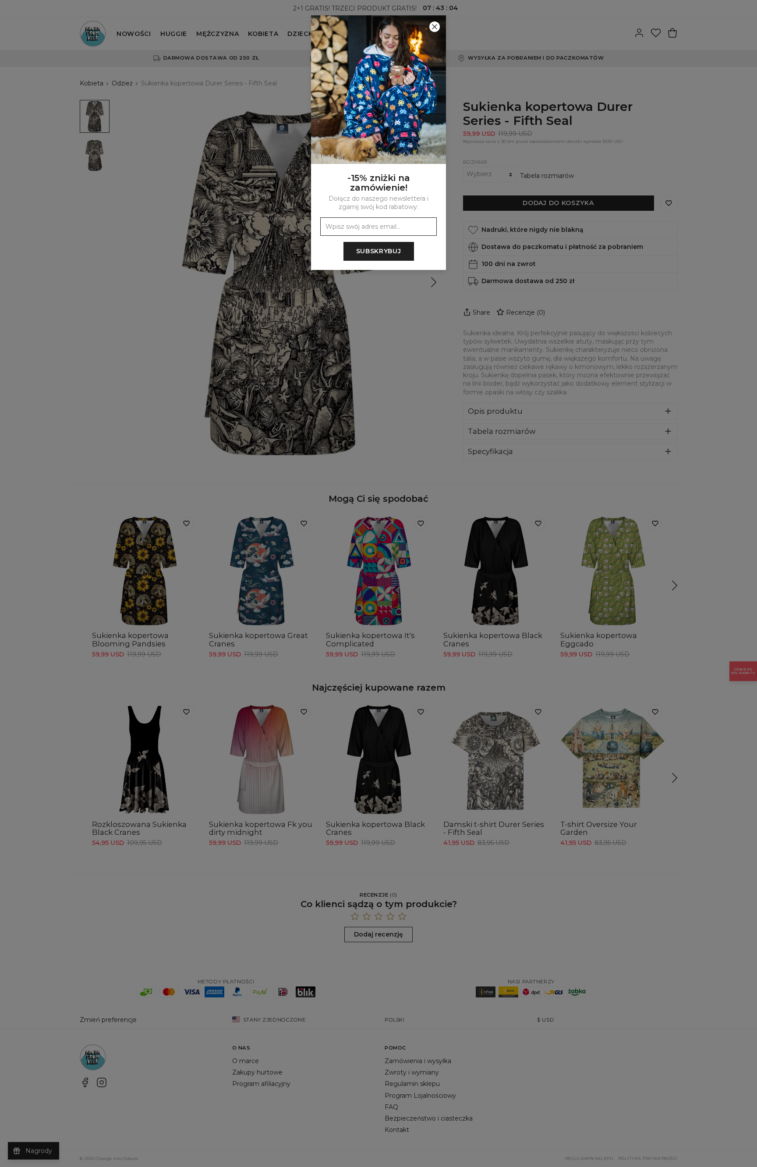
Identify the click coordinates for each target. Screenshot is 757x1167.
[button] (378, 583)
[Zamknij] (434, 26)
